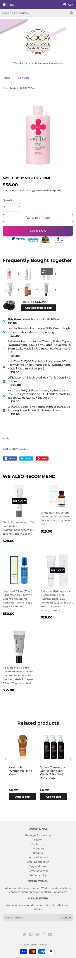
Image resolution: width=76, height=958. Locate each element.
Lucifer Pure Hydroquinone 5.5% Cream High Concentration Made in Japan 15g (39, 330)
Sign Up (66, 917)
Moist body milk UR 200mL (34, 319)
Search (38, 839)
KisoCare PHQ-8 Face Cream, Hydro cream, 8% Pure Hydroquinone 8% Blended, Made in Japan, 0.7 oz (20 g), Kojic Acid (39, 394)
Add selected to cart (38, 307)
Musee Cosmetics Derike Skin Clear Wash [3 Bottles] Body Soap (52, 772)
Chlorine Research (38, 861)
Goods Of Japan (39, 944)
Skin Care (24, 77)
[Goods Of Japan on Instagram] (43, 934)
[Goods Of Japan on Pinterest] (37, 934)
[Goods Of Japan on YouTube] (50, 934)
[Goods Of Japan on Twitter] (24, 934)
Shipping (25, 190)
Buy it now (38, 230)
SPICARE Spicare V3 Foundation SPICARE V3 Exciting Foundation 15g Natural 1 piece (39, 408)
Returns (38, 852)
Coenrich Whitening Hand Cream (20, 770)
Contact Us (38, 844)
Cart (70, 4)
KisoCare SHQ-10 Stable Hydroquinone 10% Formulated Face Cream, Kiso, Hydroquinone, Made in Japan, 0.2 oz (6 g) (39, 364)
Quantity (8, 200)
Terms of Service (38, 857)
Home (6, 77)
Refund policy (38, 875)
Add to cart (22, 796)
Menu (10, 4)
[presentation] (5, 759)
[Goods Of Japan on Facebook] (31, 934)
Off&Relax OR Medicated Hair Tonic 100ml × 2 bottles (39, 379)
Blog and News (38, 866)
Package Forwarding (38, 835)
